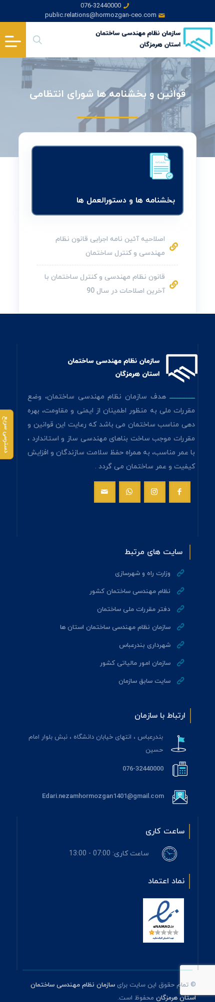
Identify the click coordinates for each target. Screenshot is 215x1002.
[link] (163, 920)
